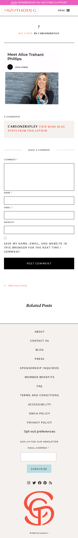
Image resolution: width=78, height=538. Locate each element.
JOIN (14, 2)
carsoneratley (48, 33)
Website (9, 222)
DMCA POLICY (39, 413)
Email (8, 207)
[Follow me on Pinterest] (45, 483)
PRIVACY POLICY (39, 422)
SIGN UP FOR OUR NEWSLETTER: (39, 441)
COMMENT (11, 159)
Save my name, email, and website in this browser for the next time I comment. (35, 247)
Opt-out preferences (39, 431)
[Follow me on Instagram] (28, 483)
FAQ (39, 386)
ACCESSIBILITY (39, 404)
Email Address (38, 448)
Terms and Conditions (39, 395)
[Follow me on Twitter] (34, 483)
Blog (40, 349)
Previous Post (18, 285)
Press (39, 358)
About (40, 331)
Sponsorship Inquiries (39, 368)
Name (8, 192)
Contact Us (39, 340)
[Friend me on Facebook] (39, 483)
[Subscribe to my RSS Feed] (50, 483)
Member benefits (40, 377)
